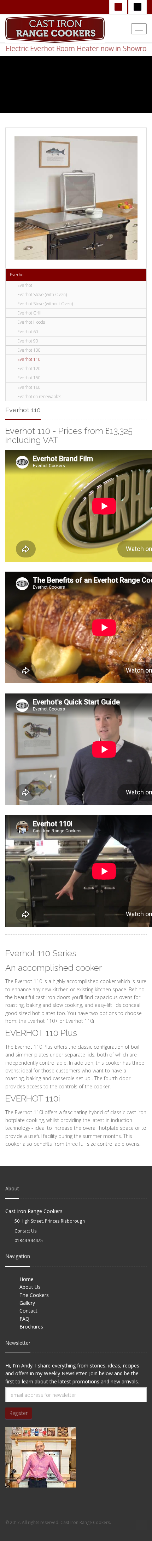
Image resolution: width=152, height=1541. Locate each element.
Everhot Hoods (31, 322)
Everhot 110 (29, 359)
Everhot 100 (29, 350)
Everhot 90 (27, 341)
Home (26, 1279)
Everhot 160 (29, 387)
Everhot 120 (29, 369)
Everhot (17, 275)
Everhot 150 (29, 378)
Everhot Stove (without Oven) (45, 304)
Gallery (27, 1302)
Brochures (31, 1326)
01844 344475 (28, 1240)
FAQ (24, 1318)
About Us (30, 1287)
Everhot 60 (27, 332)
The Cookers (34, 1295)
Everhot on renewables (39, 396)
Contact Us (25, 1231)
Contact (28, 1310)
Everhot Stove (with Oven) (42, 294)
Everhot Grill (29, 313)
